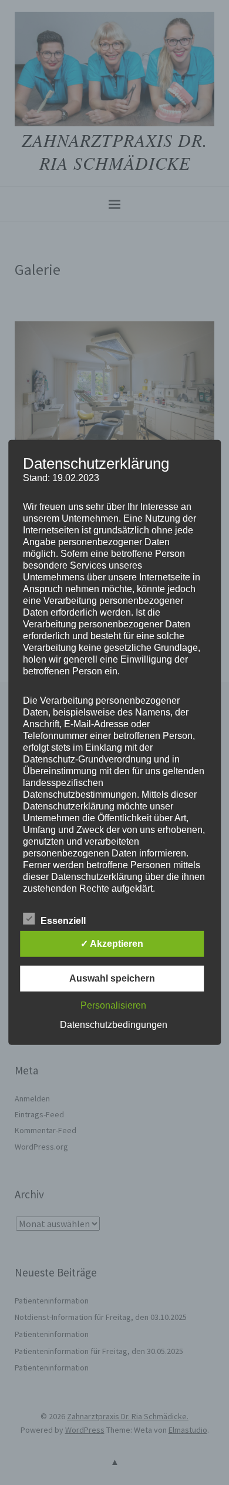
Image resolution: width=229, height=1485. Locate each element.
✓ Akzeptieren (111, 944)
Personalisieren (113, 1005)
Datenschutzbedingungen (113, 1025)
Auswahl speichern (112, 978)
